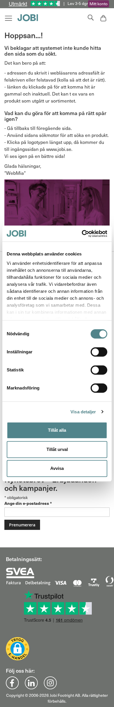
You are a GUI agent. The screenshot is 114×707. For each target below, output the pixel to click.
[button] (17, 649)
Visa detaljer (83, 411)
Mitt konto (98, 3)
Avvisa (57, 468)
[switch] (99, 352)
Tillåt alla (57, 430)
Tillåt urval (57, 449)
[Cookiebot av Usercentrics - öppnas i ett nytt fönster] (82, 233)
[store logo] (29, 17)
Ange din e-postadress (28, 503)
